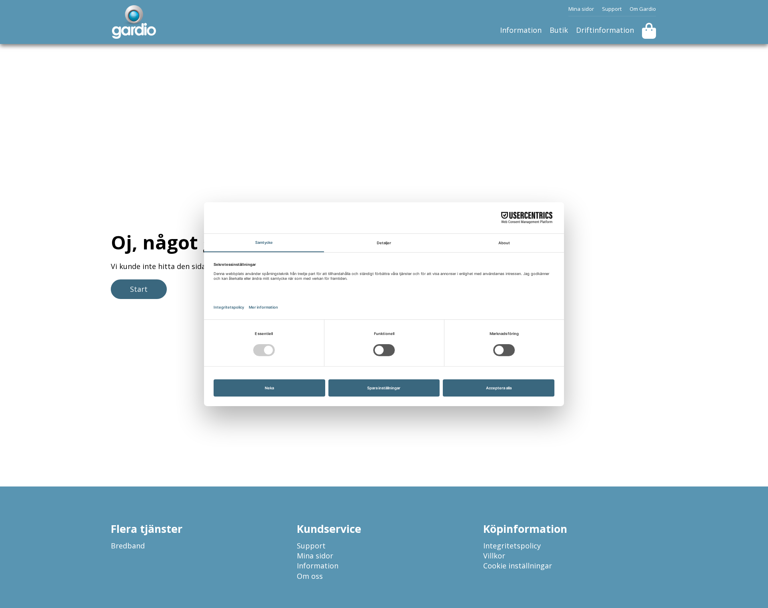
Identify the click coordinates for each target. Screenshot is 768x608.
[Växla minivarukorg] (649, 31)
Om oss (310, 576)
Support (612, 8)
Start (139, 289)
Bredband (128, 545)
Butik (559, 30)
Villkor (494, 555)
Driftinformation (605, 30)
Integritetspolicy (512, 545)
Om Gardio (643, 8)
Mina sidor (581, 8)
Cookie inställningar (517, 565)
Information (521, 30)
